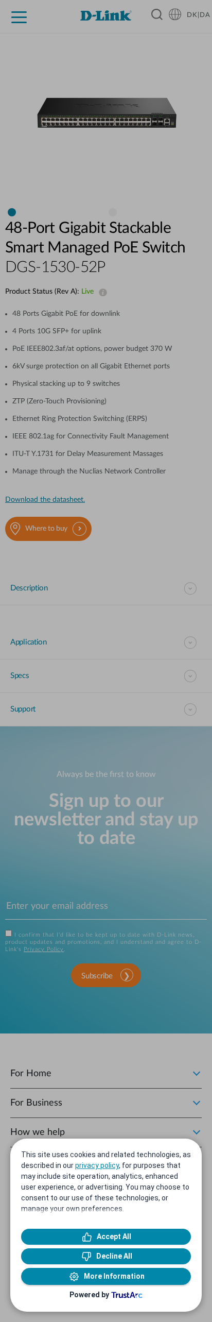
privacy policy (97, 1165)
